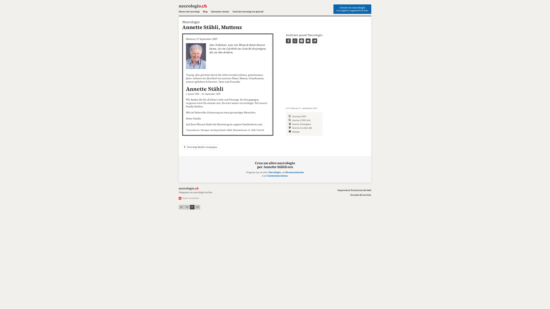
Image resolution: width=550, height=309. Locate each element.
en (197, 207)
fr (187, 207)
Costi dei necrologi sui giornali (247, 11)
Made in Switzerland (190, 198)
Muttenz (231, 27)
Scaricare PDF (299, 116)
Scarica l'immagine (301, 124)
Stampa (296, 131)
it (192, 207)
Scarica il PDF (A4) (301, 120)
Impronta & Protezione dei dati (354, 190)
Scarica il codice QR (302, 127)
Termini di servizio (360, 194)
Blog (205, 11)
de (181, 207)
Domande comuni (220, 11)
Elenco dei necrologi (189, 11)
